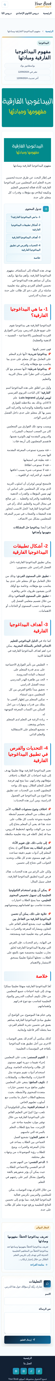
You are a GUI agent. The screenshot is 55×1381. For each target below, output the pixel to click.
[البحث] (5, 4)
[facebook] (39, 1371)
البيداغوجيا (44, 43)
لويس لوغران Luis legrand (35, 397)
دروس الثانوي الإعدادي (27, 13)
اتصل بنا (27, 1363)
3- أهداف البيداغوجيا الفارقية (25, 237)
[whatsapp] (16, 1371)
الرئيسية (47, 13)
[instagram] (23, 1371)
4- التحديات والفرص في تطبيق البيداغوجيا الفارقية (25, 247)
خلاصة (37, 258)
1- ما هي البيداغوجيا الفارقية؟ (25, 217)
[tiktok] (31, 1371)
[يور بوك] (43, 4)
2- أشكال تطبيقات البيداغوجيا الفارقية (25, 227)
